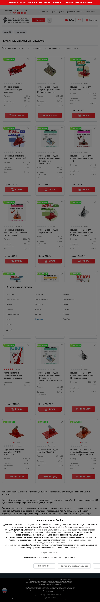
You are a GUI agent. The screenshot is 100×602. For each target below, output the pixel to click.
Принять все (44, 566)
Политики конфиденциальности (43, 530)
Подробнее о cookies (50, 552)
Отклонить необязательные (74, 566)
